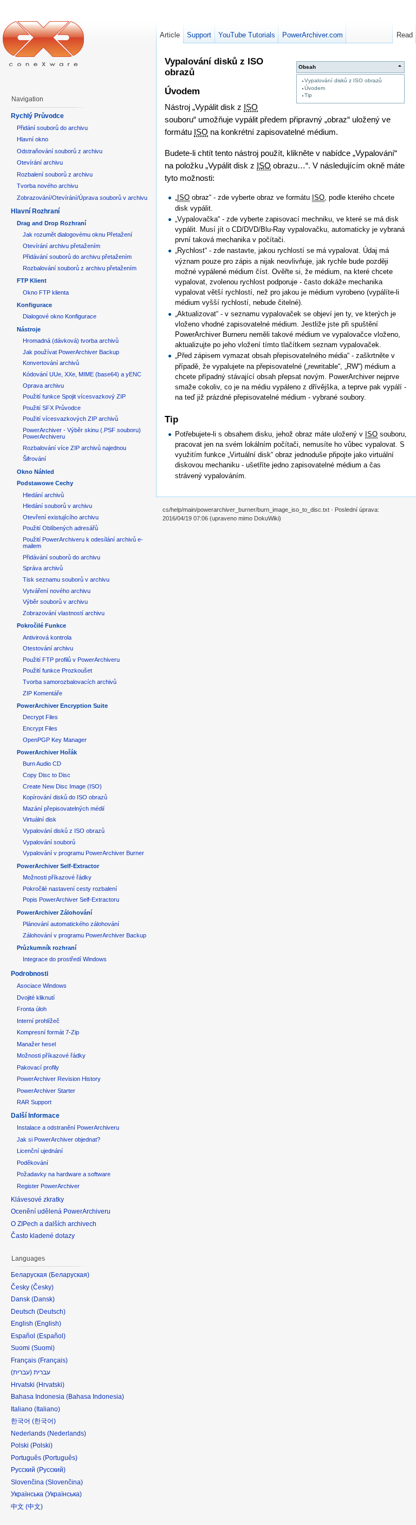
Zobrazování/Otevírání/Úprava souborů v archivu (82, 197)
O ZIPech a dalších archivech (53, 1224)
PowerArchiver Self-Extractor (58, 866)
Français (53, 1360)
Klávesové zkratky (37, 1199)
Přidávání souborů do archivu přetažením (77, 256)
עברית (21, 1372)
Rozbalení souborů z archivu (55, 174)
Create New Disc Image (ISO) (62, 786)
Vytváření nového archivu (56, 591)
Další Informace (35, 1115)
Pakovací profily (38, 1067)
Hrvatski (50, 1385)
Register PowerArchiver (48, 1186)
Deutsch (51, 1311)
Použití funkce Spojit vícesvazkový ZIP (74, 396)
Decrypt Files (40, 717)
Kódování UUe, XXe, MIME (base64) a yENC (82, 374)
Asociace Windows (42, 985)
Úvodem (314, 88)
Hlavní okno (32, 139)
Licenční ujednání (40, 1151)
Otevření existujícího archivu (61, 517)
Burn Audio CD (42, 763)
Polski (41, 1445)
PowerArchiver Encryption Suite (62, 705)
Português (60, 1458)
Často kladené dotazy (43, 1236)
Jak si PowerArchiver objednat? (58, 1139)
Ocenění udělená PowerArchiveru (60, 1211)
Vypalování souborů (49, 842)
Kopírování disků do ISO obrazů (65, 797)
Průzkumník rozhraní (46, 947)
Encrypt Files (40, 728)
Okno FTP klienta (46, 292)
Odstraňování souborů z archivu (59, 151)
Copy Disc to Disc (46, 775)
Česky (42, 1287)
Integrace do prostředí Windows (65, 959)
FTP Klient (32, 280)
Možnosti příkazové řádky (57, 877)
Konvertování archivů (51, 363)
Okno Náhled (35, 471)
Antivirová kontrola (47, 637)
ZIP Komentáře (42, 693)
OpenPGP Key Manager (55, 740)
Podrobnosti (29, 973)
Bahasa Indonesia (95, 1396)
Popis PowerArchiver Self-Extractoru (71, 899)
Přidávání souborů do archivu (61, 557)
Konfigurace (34, 305)
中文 (34, 1506)
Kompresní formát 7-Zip (48, 1032)
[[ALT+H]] (43, 43)
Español (51, 1336)
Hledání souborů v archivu (57, 506)
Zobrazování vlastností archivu (64, 613)
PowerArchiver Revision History (59, 1079)
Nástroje (29, 329)
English (48, 1323)
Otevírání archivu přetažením (61, 246)
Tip (308, 95)
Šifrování (34, 458)
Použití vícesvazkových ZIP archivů (70, 418)
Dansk (43, 1299)
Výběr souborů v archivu (55, 601)
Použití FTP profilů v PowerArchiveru (71, 659)
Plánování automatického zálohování (71, 924)
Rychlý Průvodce (37, 116)
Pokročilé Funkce (41, 625)
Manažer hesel (36, 1044)
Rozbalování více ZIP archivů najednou (74, 448)
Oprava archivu (43, 385)
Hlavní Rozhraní (35, 211)
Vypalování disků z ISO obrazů (343, 80)
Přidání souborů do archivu (52, 128)
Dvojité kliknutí (36, 997)
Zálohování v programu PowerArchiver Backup (84, 935)
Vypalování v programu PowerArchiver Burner (83, 853)
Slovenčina (64, 1482)
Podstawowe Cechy (45, 483)
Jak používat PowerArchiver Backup (71, 352)
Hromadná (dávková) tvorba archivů (71, 340)
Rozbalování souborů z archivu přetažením (79, 268)
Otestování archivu (48, 648)
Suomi (43, 1348)
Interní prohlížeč (38, 1021)
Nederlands (66, 1433)
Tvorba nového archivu (47, 186)
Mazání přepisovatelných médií (64, 808)
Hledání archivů (43, 495)
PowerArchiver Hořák (47, 752)
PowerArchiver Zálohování (54, 912)
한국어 (44, 1421)
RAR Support (34, 1102)
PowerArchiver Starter (46, 1090)
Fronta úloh (32, 1009)
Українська (63, 1494)
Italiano (47, 1409)
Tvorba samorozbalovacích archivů (69, 682)
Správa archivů (43, 568)
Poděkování (32, 1162)
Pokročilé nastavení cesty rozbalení (70, 888)
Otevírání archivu (40, 162)
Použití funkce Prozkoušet (57, 670)
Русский (51, 1470)
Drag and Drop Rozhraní (51, 223)
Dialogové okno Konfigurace (59, 316)
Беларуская (69, 1275)
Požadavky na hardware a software (63, 1174)
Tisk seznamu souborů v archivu (66, 579)
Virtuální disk (39, 819)
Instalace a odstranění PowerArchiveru (68, 1127)
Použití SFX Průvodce (52, 408)
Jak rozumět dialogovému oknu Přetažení (77, 234)
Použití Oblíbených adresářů (60, 528)
